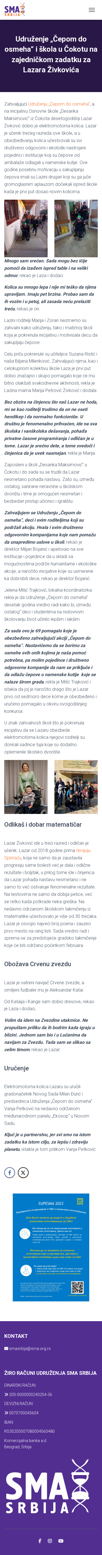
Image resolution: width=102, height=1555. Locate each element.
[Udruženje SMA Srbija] (16, 10)
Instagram (50, 1541)
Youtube (61, 1541)
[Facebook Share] (9, 1172)
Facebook (40, 1541)
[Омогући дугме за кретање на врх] (91, 1544)
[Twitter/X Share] (23, 1172)
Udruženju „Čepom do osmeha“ (59, 104)
